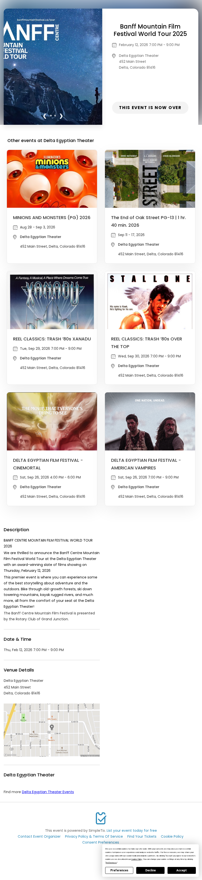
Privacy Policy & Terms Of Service (94, 836)
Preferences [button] (111, 863)
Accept (181, 870)
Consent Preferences (100, 842)
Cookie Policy (172, 836)
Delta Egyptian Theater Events (48, 791)
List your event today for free (132, 830)
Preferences (119, 870)
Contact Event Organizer (39, 836)
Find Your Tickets (141, 836)
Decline (150, 870)
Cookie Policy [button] (136, 859)
